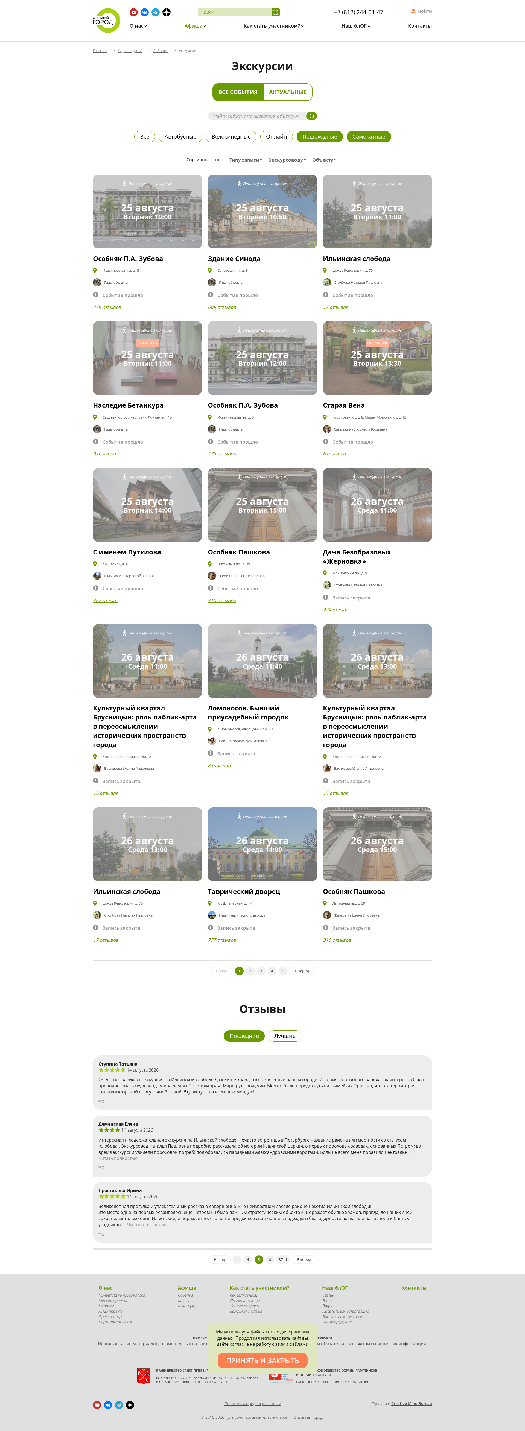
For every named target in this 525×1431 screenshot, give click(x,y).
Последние (244, 1036)
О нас (137, 25)
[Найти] (276, 12)
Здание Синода (234, 258)
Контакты (420, 25)
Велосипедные (231, 136)
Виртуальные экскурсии (343, 1316)
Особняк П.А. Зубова (128, 258)
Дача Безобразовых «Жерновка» (357, 556)
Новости (105, 1305)
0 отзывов (104, 453)
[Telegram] (155, 12)
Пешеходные (319, 136)
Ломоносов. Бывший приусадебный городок (248, 712)
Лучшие (285, 1036)
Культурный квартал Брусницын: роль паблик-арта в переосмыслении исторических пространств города (145, 726)
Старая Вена (344, 404)
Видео (327, 1305)
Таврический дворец (244, 891)
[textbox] (247, 160)
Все (144, 136)
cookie (272, 1332)
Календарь (187, 1305)
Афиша (194, 25)
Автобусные (180, 136)
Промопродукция (337, 1321)
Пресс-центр (109, 1316)
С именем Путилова (127, 551)
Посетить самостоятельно (345, 1311)
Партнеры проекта (115, 1321)
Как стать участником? (272, 25)
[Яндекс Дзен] (166, 12)
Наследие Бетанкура (128, 404)
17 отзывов (335, 307)
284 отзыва (335, 610)
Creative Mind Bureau (411, 1403)
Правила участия (244, 1300)
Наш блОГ (355, 25)
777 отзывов (222, 940)
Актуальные (288, 92)
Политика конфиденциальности (252, 1403)
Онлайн (276, 136)
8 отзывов (219, 765)
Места (183, 1300)
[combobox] (247, 160)
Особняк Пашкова (239, 551)
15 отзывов (105, 793)
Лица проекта (110, 1311)
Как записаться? (244, 1295)
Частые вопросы (244, 1305)
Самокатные (368, 136)
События (185, 1295)
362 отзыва (105, 600)
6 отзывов (334, 453)
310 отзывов (222, 600)
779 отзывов (107, 307)
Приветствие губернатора (121, 1295)
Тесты (327, 1300)
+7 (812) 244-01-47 (358, 12)
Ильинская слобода (357, 258)
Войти (425, 11)
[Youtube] (134, 12)
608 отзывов (222, 307)
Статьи (328, 1295)
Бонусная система (246, 1311)
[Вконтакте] (145, 12)
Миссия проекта (112, 1300)
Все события (238, 92)
